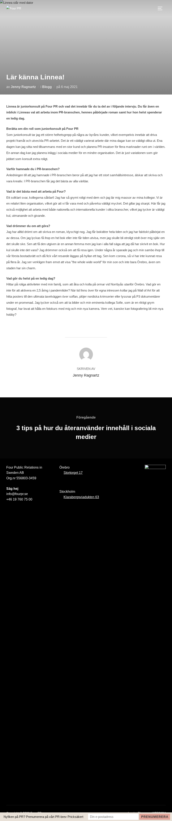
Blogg (47, 87)
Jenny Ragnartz (23, 87)
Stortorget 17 (73, 472)
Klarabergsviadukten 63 (81, 497)
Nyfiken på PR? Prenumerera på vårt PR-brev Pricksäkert (43, 816)
